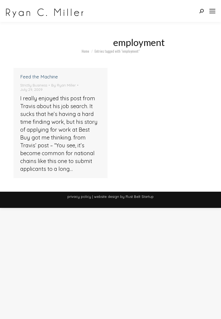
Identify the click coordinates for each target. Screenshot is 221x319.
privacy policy (79, 196)
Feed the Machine (39, 76)
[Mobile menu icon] (212, 11)
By (63, 85)
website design (106, 196)
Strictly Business (33, 85)
